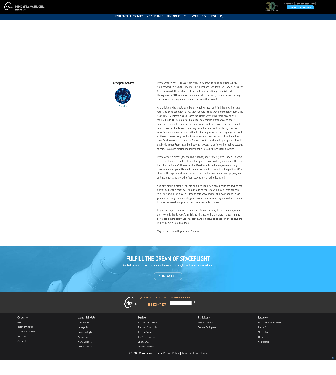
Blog (204, 16)
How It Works (263, 327)
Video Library (263, 332)
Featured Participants (207, 327)
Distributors (22, 336)
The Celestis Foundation (27, 331)
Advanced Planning (146, 346)
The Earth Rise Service (147, 322)
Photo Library (264, 336)
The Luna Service (145, 332)
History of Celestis (25, 326)
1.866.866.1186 (160, 297)
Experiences (122, 16)
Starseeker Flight (85, 322)
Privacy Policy (171, 353)
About (195, 16)
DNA (186, 16)
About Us (21, 322)
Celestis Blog (263, 341)
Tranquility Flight (85, 332)
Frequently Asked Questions (270, 322)
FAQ (313, 3)
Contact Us (288, 3)
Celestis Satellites (85, 346)
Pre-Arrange (173, 16)
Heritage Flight (84, 327)
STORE (213, 16)
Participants (136, 16)
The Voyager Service (146, 336)
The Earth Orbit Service (148, 327)
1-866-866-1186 (302, 3)
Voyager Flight (84, 336)
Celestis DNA (143, 341)
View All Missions (85, 341)
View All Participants (206, 322)
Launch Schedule (154, 16)
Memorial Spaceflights (30, 6)
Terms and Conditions (194, 353)
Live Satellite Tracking (300, 7)
